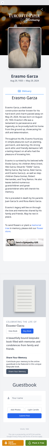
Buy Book (27, 331)
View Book (12, 331)
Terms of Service (32, 436)
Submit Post (24, 415)
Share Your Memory (17, 371)
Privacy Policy (17, 436)
